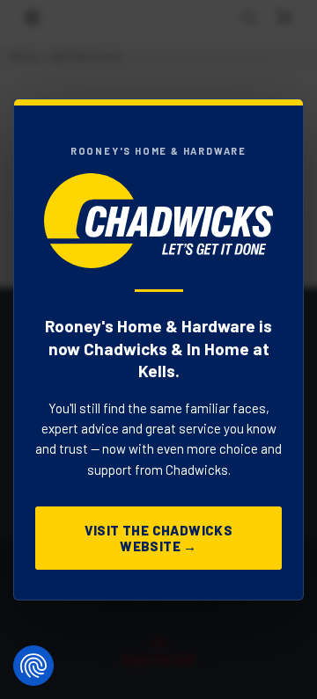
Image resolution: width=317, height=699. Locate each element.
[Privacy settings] (33, 665)
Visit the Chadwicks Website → (159, 538)
